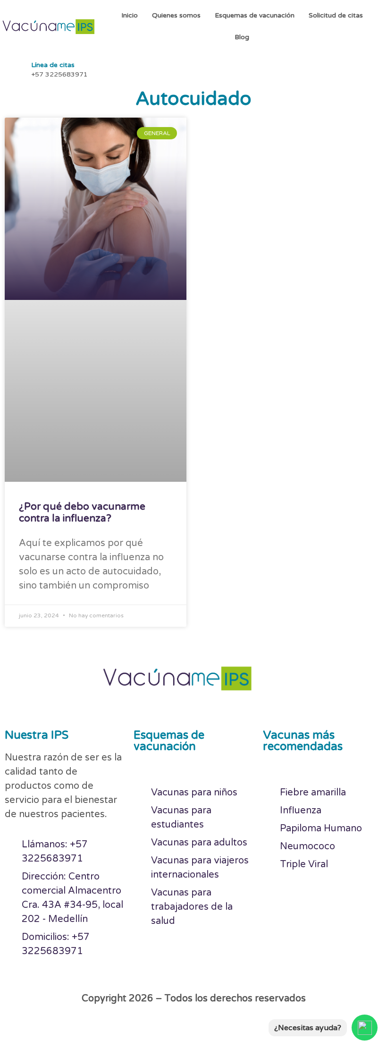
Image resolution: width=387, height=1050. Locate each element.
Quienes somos (176, 15)
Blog (242, 37)
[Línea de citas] (14, 68)
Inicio (129, 15)
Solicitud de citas (336, 15)
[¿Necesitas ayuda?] (365, 1028)
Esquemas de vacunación (254, 15)
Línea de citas (53, 65)
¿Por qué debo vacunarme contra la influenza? (82, 512)
